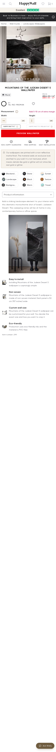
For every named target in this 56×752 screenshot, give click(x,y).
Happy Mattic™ (9, 126)
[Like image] (33, 103)
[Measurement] (16, 111)
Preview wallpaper (28, 133)
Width (4, 115)
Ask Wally (47, 746)
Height (32, 115)
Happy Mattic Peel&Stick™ (39, 126)
